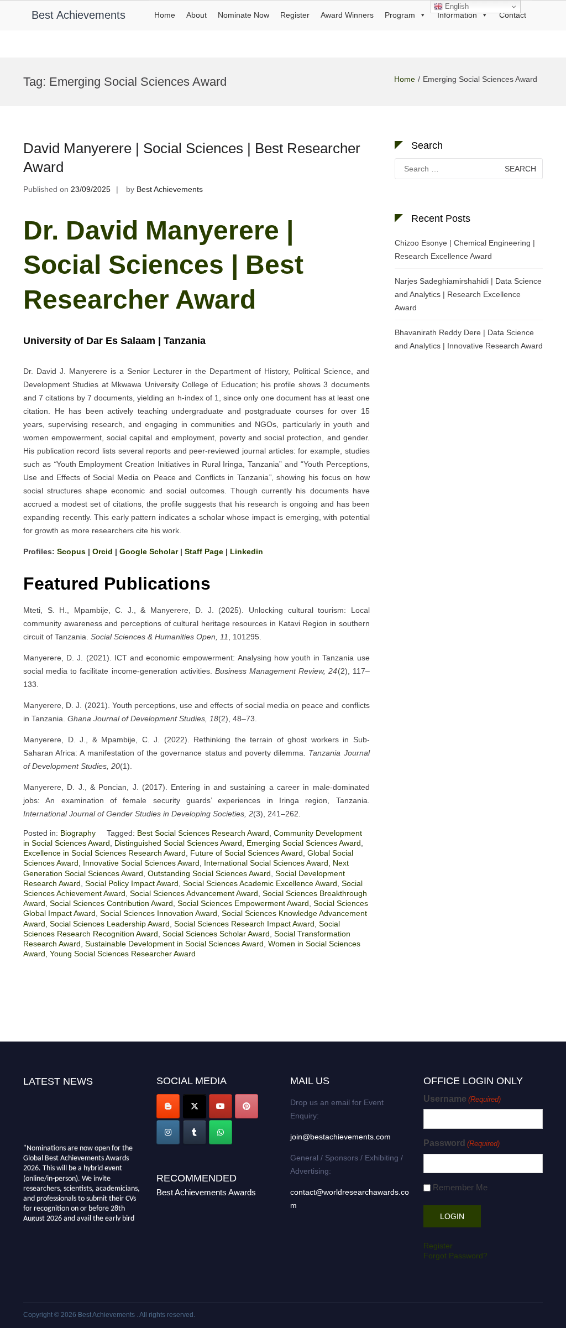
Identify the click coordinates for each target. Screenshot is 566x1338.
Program (400, 15)
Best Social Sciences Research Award (203, 833)
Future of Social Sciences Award (246, 852)
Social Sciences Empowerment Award (243, 903)
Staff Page (204, 551)
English (456, 6)
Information (457, 15)
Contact (512, 15)
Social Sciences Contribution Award (111, 903)
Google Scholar (148, 551)
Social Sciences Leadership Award (110, 923)
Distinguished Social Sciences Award (178, 843)
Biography (78, 833)
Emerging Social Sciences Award (304, 843)
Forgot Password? (455, 1255)
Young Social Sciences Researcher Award (123, 953)
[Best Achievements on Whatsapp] (220, 1132)
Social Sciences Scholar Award (216, 933)
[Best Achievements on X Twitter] (194, 1106)
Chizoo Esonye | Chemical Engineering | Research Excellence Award (465, 249)
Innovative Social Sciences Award (141, 862)
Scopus (71, 551)
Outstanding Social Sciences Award (209, 873)
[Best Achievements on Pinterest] (246, 1106)
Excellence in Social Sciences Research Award (104, 852)
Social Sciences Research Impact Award (244, 923)
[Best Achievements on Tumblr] (194, 1132)
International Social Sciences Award (266, 862)
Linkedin (246, 551)
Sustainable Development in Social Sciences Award (174, 943)
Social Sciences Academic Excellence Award (260, 883)
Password (461, 1143)
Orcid (102, 551)
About (196, 15)
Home (164, 15)
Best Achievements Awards (206, 1192)
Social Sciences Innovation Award (158, 913)
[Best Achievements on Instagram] (168, 1132)
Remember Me (460, 1187)
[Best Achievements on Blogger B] (168, 1106)
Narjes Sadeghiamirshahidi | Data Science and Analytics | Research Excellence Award (468, 294)
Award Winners (347, 15)
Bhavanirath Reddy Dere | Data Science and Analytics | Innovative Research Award (469, 339)
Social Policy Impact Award (132, 883)
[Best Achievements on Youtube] (220, 1106)
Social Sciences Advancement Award (194, 893)
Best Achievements (78, 15)
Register (295, 15)
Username (462, 1098)
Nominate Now (243, 15)
